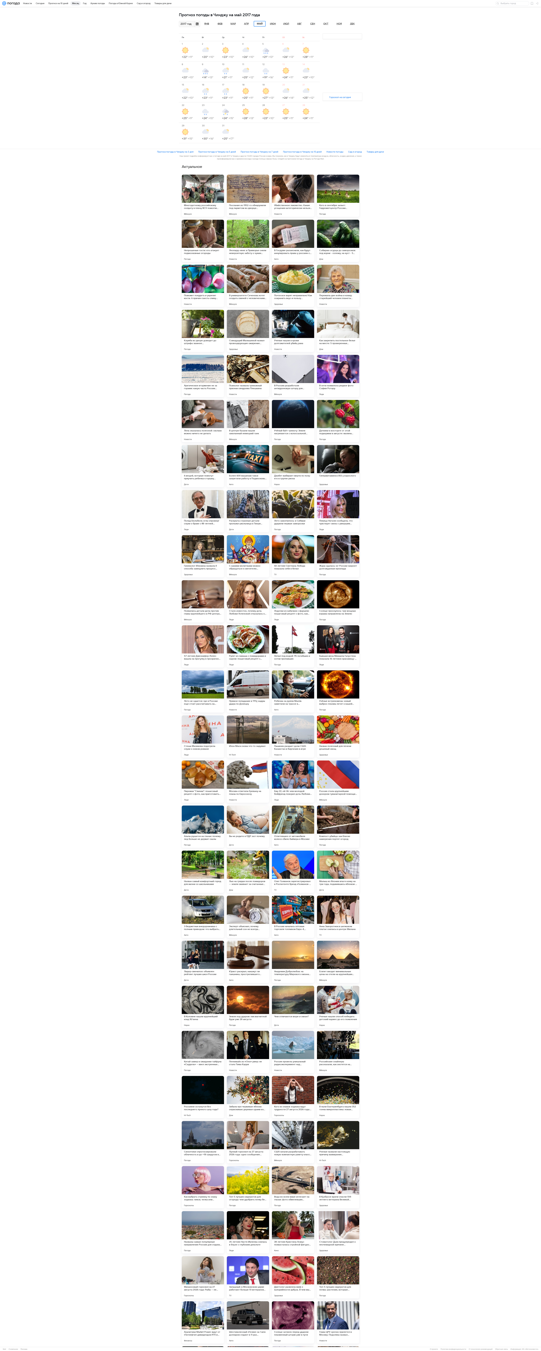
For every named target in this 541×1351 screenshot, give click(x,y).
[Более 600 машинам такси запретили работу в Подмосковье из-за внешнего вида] (248, 466)
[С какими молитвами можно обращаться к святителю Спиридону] (248, 556)
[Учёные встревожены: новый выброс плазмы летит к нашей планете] (338, 691)
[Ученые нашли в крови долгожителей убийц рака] (293, 331)
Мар (233, 24)
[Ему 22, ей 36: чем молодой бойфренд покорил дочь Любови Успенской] (293, 781)
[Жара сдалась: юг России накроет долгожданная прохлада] (338, 556)
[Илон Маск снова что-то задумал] (248, 736)
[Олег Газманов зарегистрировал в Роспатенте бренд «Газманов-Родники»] (293, 872)
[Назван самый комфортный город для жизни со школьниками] (203, 872)
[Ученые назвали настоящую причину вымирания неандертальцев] (338, 1142)
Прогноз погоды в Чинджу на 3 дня (175, 151)
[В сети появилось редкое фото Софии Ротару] (338, 376)
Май (260, 24)
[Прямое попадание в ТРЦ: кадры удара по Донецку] (248, 691)
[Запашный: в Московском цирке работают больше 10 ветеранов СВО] (248, 1277)
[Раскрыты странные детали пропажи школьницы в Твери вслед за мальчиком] (248, 511)
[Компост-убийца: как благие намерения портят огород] (338, 827)
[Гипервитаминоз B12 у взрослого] (338, 466)
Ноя (339, 24)
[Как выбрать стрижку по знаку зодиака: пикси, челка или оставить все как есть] (203, 1187)
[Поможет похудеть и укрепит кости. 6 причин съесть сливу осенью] (203, 286)
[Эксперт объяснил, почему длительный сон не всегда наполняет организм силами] (248, 917)
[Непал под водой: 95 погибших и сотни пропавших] (293, 646)
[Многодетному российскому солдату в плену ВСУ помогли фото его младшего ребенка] (203, 196)
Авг (299, 24)
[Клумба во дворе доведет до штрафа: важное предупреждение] (203, 331)
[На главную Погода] (13, 3)
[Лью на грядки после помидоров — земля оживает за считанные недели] (248, 872)
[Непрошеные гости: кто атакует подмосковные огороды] (203, 241)
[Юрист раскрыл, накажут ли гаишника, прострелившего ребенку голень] (248, 962)
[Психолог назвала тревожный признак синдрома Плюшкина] (248, 376)
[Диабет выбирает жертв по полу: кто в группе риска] (293, 466)
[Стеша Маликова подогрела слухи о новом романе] (203, 736)
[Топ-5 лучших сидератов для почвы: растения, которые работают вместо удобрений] (338, 1277)
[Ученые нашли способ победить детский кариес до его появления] (338, 1007)
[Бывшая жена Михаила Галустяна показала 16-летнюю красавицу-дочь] (338, 646)
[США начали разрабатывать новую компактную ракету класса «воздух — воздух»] (293, 1142)
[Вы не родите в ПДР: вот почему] (248, 827)
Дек (352, 24)
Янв (206, 24)
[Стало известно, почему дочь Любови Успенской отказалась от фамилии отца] (248, 601)
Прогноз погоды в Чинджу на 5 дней (217, 151)
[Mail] (4, 3)
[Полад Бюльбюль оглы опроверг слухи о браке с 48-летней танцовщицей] (203, 511)
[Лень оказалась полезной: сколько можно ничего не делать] (203, 421)
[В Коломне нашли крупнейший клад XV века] (203, 1007)
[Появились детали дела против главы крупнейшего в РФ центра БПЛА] (203, 601)
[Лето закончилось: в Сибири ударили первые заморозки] (293, 511)
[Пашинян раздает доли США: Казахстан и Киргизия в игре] (293, 736)
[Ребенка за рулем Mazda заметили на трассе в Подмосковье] (293, 691)
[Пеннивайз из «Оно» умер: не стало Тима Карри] (248, 1052)
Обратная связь (501, 1349)
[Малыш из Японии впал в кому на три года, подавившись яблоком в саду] (338, 872)
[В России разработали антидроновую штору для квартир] (293, 376)
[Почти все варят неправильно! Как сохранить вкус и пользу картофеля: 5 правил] (293, 286)
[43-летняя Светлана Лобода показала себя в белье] (293, 556)
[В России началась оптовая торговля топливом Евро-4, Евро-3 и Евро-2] (293, 917)
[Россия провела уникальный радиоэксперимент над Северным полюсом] (293, 1052)
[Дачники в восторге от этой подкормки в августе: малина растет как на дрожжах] (338, 421)
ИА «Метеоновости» (530, 1349)
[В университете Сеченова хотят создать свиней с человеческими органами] (248, 286)
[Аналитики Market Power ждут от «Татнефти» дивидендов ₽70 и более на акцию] (203, 1322)
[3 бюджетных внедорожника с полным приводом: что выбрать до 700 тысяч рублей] (203, 917)
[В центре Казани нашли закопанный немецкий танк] (248, 421)
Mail (4, 1349)
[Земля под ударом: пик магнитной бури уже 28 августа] (248, 1007)
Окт (325, 24)
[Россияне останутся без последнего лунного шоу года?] (203, 1097)
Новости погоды (334, 151)
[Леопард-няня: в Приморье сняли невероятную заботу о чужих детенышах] (248, 241)
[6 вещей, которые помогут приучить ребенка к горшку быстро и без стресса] (203, 466)
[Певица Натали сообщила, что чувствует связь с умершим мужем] (338, 511)
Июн (273, 24)
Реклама (24, 1349)
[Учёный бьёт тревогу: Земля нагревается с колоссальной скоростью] (293, 421)
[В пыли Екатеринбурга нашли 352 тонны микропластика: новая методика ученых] (338, 1097)
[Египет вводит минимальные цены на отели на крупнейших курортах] (338, 962)
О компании (13, 1349)
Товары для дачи (375, 151)
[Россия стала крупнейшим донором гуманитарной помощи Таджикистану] (338, 781)
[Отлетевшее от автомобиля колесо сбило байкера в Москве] (293, 827)
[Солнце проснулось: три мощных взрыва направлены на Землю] (338, 601)
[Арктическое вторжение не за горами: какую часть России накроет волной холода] (203, 376)
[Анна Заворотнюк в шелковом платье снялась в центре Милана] (338, 917)
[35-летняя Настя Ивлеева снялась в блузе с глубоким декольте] (248, 1232)
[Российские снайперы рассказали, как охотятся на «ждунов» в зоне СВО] (338, 1052)
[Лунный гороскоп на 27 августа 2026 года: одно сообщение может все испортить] (248, 1142)
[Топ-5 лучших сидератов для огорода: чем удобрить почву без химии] (248, 1187)
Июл (286, 24)
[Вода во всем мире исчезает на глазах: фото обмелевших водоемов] (293, 1187)
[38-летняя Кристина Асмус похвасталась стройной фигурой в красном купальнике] (293, 1232)
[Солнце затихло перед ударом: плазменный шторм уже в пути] (293, 1322)
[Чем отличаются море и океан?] (293, 1007)
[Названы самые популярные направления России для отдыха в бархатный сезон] (203, 1232)
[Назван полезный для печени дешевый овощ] (338, 736)
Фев (220, 24)
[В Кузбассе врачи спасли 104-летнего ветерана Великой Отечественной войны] (338, 1187)
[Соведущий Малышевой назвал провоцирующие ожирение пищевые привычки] (248, 331)
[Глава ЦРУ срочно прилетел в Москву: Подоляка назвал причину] (338, 1322)
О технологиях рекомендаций (481, 1349)
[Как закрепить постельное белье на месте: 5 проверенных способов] (338, 331)
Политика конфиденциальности (453, 1349)
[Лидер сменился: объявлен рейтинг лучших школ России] (203, 962)
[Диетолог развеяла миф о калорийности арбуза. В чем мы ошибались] (293, 1277)
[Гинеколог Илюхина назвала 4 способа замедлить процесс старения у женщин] (203, 556)
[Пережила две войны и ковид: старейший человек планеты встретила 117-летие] (338, 286)
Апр (246, 24)
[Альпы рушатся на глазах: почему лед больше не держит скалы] (203, 827)
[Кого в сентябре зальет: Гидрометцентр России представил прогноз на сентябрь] (338, 196)
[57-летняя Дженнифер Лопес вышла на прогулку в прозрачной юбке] (203, 646)
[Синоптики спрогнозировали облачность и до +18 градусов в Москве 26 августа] (203, 1142)
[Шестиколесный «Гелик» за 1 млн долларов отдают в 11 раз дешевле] (248, 1322)
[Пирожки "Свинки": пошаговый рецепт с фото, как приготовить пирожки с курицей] (203, 781)
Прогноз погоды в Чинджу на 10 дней (302, 151)
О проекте (434, 1349)
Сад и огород (355, 151)
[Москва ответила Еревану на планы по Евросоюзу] (248, 781)
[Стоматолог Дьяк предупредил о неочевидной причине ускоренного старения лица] (338, 1232)
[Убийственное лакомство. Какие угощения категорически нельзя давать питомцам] (293, 196)
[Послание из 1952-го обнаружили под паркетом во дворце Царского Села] (248, 196)
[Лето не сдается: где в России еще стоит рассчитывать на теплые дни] (203, 691)
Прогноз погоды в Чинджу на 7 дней (259, 151)
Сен (312, 24)
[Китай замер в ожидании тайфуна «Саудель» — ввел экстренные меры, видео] (203, 1052)
